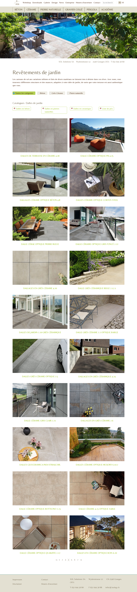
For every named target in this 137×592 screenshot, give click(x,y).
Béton (18, 9)
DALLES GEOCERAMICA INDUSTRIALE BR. (40, 464)
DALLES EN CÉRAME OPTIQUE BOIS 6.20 (97, 553)
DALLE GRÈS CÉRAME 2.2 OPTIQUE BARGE (97, 332)
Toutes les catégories (24, 93)
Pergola (92, 9)
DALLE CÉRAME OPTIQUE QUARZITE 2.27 (40, 553)
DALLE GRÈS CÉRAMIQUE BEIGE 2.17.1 (97, 288)
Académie (107, 9)
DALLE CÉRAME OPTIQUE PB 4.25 (97, 156)
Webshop (27, 2)
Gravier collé (73, 9)
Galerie (47, 2)
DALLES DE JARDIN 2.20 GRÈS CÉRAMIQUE (40, 332)
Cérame (31, 9)
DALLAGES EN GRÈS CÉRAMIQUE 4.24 (97, 376)
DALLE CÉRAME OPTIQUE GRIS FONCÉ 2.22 (97, 244)
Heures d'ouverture (84, 2)
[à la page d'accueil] (16, 3)
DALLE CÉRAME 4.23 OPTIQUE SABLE (97, 509)
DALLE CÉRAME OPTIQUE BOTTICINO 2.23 (40, 509)
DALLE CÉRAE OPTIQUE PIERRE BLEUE (40, 244)
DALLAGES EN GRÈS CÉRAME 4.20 (40, 288)
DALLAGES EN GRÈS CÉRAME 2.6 (97, 420)
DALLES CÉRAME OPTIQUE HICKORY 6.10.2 (97, 464)
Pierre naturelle (50, 9)
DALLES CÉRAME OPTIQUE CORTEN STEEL (97, 200)
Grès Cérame (57, 93)
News (61, 2)
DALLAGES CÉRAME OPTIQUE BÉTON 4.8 (40, 200)
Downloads (37, 2)
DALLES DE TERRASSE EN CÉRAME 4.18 (40, 156)
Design (55, 2)
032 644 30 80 (118, 62)
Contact (97, 2)
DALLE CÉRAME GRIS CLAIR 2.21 (40, 420)
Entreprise (70, 2)
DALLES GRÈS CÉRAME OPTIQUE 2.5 (40, 376)
